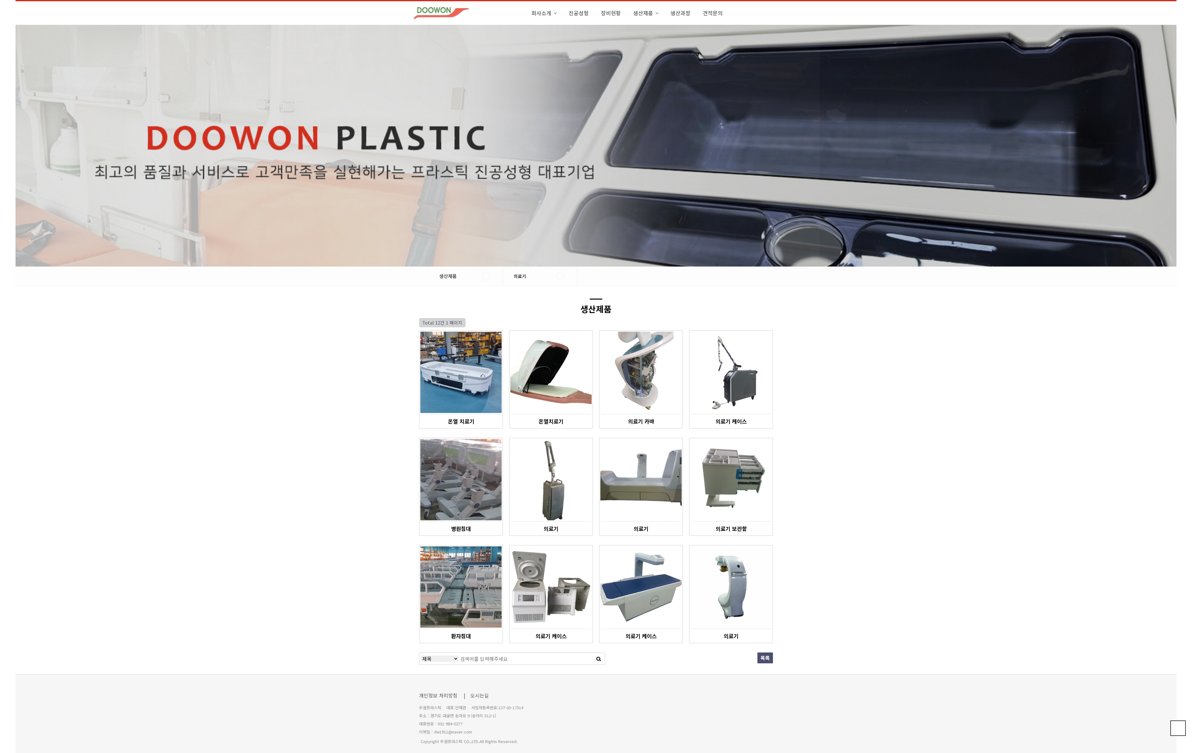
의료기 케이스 (731, 421)
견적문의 (713, 13)
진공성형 (579, 13)
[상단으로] (1178, 728)
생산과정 (680, 13)
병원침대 (461, 528)
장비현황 (611, 13)
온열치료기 (551, 421)
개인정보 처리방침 (438, 695)
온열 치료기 (461, 421)
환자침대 (461, 636)
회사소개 (541, 13)
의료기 (551, 528)
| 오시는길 (476, 695)
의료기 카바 (641, 421)
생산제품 (643, 13)
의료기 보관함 (731, 528)
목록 (765, 657)
